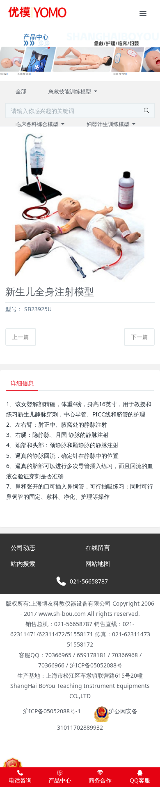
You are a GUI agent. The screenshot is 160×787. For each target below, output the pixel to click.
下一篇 (139, 337)
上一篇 (20, 337)
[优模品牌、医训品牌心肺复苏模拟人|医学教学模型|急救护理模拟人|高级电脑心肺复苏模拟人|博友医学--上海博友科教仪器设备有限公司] (37, 12)
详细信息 (22, 383)
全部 (21, 91)
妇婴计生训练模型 (108, 124)
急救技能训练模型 (70, 91)
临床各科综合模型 (37, 124)
